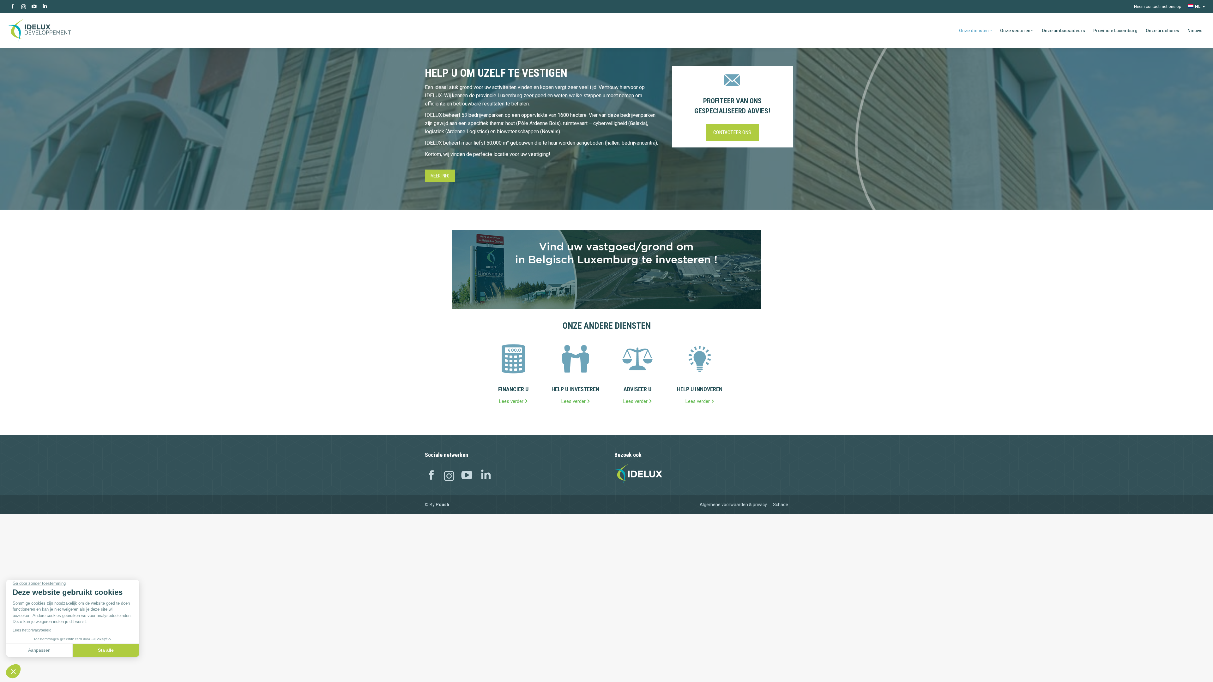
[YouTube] (467, 476)
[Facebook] (431, 476)
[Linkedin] (486, 476)
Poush (442, 504)
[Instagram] (449, 476)
